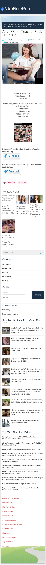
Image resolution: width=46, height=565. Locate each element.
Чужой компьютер (10, 306)
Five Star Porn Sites (9, 537)
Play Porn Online (8, 507)
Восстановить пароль (10, 314)
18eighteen (22, 40)
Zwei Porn (6, 546)
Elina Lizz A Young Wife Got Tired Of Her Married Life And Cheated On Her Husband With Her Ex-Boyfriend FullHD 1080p (27, 371)
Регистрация (6, 310)
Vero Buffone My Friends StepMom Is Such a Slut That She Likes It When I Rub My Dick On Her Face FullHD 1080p (27, 330)
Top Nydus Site (7, 542)
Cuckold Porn (7, 503)
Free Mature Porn (8, 516)
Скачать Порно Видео (10, 498)
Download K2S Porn (9, 520)
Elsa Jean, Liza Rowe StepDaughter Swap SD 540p (19, 484)
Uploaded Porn (7, 511)
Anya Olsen (14, 40)
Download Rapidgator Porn (12, 524)
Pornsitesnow (7, 529)
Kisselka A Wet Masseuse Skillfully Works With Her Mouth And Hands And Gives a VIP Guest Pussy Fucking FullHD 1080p (26, 392)
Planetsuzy (6, 533)
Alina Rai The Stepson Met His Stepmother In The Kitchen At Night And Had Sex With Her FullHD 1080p (27, 412)
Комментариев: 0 (12, 42)
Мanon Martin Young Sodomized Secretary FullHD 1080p (21, 449)
